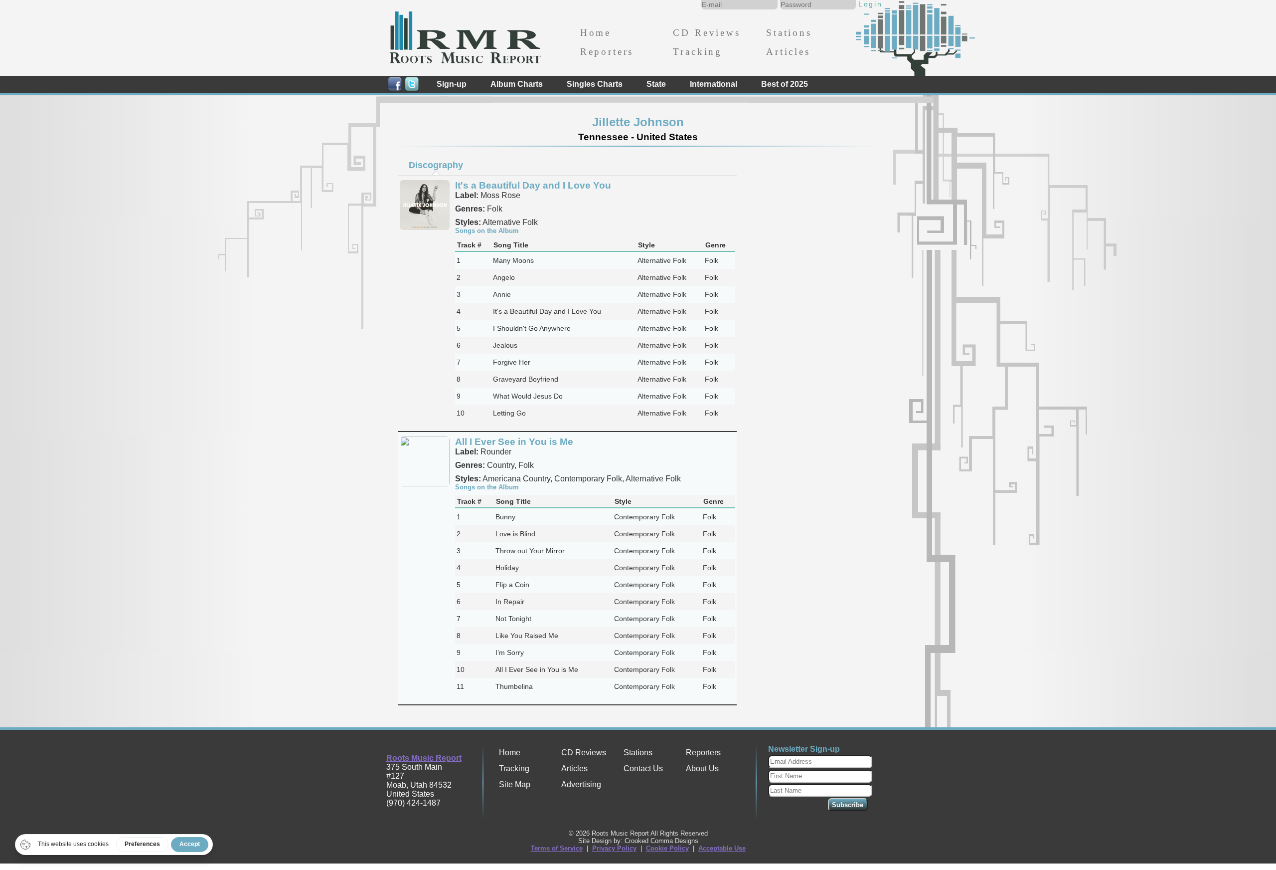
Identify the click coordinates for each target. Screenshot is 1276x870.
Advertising (581, 784)
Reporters (607, 51)
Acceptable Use (722, 848)
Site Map (514, 784)
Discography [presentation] (436, 165)
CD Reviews (706, 32)
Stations (789, 32)
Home (595, 32)
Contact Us (643, 768)
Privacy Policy (614, 848)
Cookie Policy (667, 848)
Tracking (697, 51)
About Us (702, 768)
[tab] (436, 165)
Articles (788, 51)
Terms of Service (557, 848)
